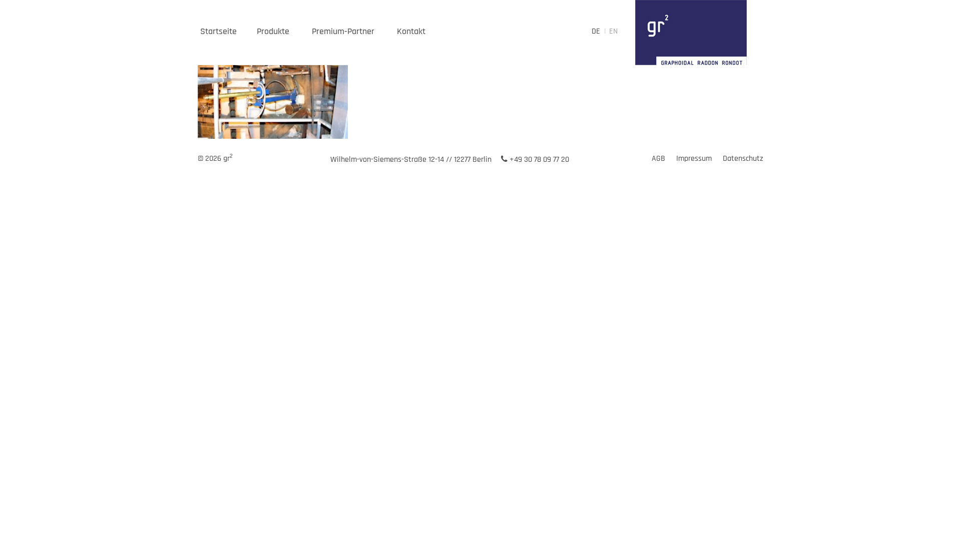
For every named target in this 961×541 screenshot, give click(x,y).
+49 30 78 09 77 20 (538, 159)
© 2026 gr (215, 158)
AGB (658, 158)
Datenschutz (743, 158)
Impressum (694, 158)
